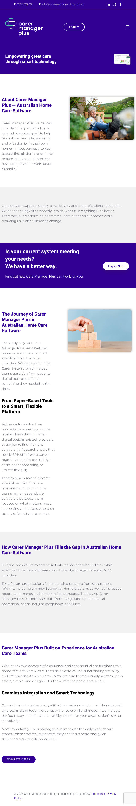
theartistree (98, 794)
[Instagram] (114, 4)
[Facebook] (120, 4)
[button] (127, 27)
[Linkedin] (108, 4)
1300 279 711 (25, 4)
